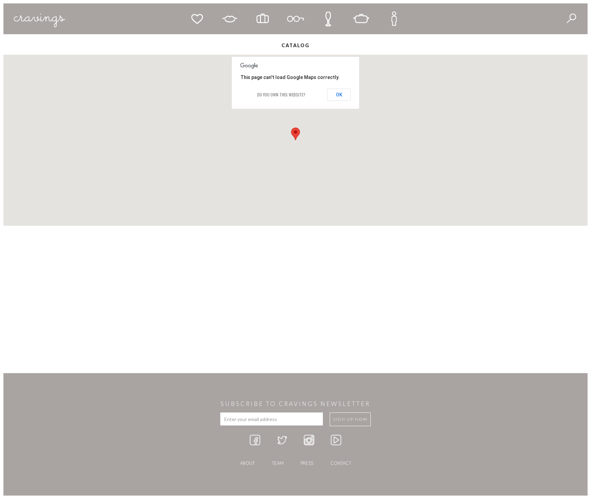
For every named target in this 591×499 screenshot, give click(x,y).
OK (339, 94)
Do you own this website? (281, 94)
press (307, 463)
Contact (340, 463)
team (278, 463)
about (247, 463)
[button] (295, 134)
